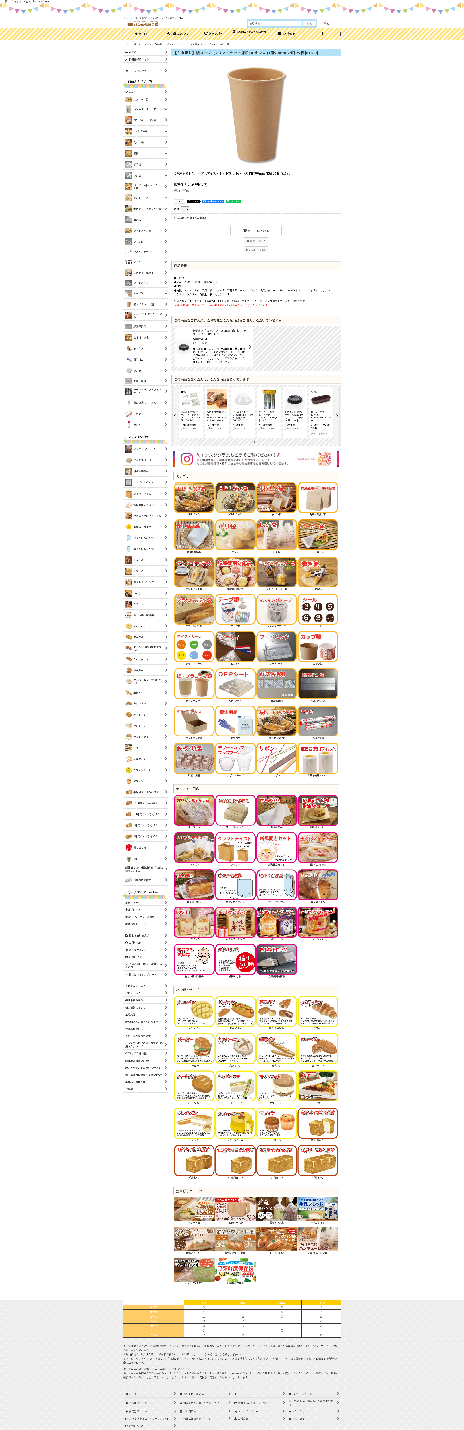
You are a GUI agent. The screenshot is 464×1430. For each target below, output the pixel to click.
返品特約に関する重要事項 (192, 218)
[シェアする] (179, 201)
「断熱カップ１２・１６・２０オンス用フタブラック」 (260, 301)
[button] (322, 34)
